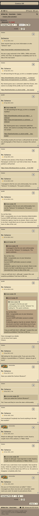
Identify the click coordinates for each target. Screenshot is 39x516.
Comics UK (19, 3)
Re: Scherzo (6, 68)
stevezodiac (12, 365)
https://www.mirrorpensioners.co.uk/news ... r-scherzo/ (18, 79)
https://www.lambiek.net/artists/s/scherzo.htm (15, 49)
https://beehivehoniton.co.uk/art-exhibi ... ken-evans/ (17, 90)
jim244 (2, 95)
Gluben (3, 32)
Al (9, 22)
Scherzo (3, 20)
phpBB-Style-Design (21, 512)
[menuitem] (5, 11)
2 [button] (21, 29)
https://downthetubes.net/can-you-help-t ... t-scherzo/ (18, 77)
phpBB (8, 511)
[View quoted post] (15, 107)
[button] (24, 29)
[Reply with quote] (33, 34)
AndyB (13, 22)
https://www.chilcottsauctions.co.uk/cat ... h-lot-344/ (17, 168)
